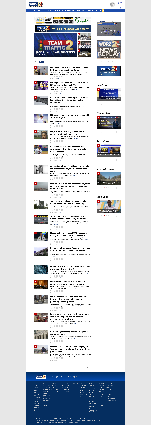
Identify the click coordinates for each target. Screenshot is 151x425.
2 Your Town (102, 385)
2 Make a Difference (36, 388)
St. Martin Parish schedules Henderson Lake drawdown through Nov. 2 (70, 267)
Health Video (92, 390)
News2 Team (37, 401)
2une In (35, 385)
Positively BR (102, 400)
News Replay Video (92, 393)
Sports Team (55, 391)
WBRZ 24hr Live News (93, 407)
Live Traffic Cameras (82, 388)
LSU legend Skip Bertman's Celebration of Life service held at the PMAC (69, 83)
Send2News (36, 407)
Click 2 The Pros (102, 389)
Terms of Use (83, 418)
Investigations (58, 10)
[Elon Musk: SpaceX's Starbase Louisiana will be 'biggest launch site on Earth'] (41, 70)
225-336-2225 (67, 420)
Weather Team (46, 398)
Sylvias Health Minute (37, 410)
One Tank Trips (83, 390)
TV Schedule (111, 394)
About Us (98, 10)
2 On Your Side (69, 10)
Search (103, 10)
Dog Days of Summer (101, 392)
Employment (111, 392)
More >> (84, 74)
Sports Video (55, 393)
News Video (36, 403)
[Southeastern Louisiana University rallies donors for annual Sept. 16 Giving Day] (41, 204)
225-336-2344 (98, 420)
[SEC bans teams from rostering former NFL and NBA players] (41, 118)
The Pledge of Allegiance (102, 404)
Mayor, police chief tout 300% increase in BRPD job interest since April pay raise (68, 234)
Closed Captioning (40, 418)
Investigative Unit (66, 389)
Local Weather (46, 385)
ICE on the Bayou (65, 387)
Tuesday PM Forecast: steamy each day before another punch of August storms (68, 217)
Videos (83, 10)
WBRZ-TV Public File (57, 418)
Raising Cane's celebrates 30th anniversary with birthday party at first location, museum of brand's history (69, 316)
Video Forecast (46, 387)
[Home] (37, 4)
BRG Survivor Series (37, 391)
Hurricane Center (47, 393)
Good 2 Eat (101, 394)
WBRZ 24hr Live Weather (46, 401)
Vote (35, 412)
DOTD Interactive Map (84, 395)
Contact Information (110, 390)
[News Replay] (109, 49)
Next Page (86, 368)
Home (34, 10)
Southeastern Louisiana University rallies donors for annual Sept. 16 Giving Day (68, 202)
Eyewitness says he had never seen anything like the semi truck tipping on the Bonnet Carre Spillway (70, 186)
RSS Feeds (36, 405)
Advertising (110, 385)
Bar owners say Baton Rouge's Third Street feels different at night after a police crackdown (69, 100)
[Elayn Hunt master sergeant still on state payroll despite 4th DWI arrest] (41, 134)
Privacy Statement (74, 418)
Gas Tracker (83, 385)
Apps (109, 387)
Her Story (54, 387)
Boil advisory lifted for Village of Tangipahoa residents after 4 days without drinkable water (70, 168)
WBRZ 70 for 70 (111, 398)
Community (90, 10)
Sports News (55, 389)
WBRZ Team (111, 396)
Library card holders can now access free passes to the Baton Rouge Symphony (68, 282)
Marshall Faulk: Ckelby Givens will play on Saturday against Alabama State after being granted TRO (70, 349)
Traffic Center (83, 392)
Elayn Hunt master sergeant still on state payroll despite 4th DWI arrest (69, 132)
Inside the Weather (45, 404)
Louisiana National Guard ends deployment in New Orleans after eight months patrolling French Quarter (69, 299)
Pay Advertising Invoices (93, 418)
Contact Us (66, 418)
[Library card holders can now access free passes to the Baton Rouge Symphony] (41, 284)
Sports (50, 10)
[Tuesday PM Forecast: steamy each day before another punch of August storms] (41, 219)
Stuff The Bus (102, 402)
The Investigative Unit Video (65, 392)
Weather (43, 10)
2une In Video (92, 389)
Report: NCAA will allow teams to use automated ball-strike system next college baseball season (69, 149)
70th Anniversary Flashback (112, 401)
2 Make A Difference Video (93, 386)
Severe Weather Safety (47, 396)
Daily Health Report (36, 394)
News (38, 10)
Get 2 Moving (37, 397)
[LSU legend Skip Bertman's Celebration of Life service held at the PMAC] (41, 85)
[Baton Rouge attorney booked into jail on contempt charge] (41, 334)
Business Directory (103, 387)
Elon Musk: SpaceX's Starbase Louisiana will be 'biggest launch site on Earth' (69, 68)
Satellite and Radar (47, 389)
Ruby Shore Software (55, 424)
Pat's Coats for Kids (102, 397)
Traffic (78, 10)
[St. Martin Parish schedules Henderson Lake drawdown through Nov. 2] (41, 269)
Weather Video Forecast (92, 404)
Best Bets (54, 385)
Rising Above (46, 391)
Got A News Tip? (37, 399)
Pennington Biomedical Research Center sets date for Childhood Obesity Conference (70, 249)
